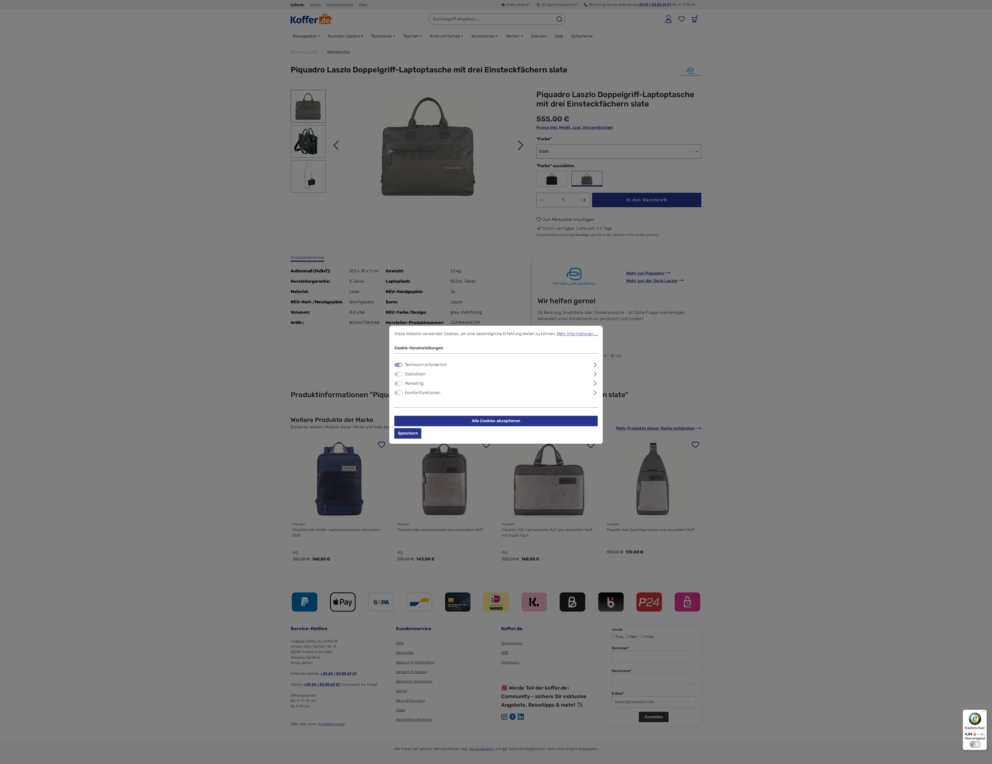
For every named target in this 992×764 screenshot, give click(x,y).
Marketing (414, 383)
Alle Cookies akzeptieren (496, 420)
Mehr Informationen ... (577, 333)
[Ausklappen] (595, 364)
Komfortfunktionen (422, 392)
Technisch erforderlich (426, 364)
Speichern (408, 433)
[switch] (398, 374)
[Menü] (984, 713)
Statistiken (415, 374)
